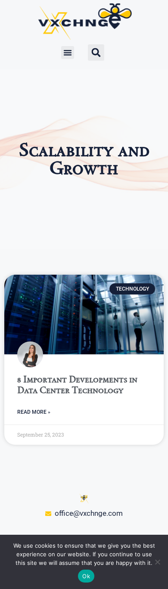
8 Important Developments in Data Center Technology (77, 384)
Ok (86, 576)
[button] (67, 52)
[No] (157, 562)
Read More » (33, 412)
